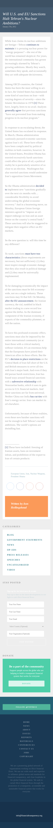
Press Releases (18, 555)
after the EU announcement (19, 300)
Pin (39, 486)
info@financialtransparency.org (29, 815)
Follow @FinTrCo (26, 707)
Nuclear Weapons (37, 474)
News (10, 545)
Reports (26, 737)
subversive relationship (24, 381)
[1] (35, 103)
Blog (10, 535)
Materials (26, 741)
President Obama (18, 476)
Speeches (13, 560)
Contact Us (26, 749)
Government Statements (24, 540)
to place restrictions (30, 359)
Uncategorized (18, 565)
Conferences (26, 745)
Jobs (26, 753)
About (26, 730)
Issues (27, 734)
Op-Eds (11, 550)
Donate (26, 683)
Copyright (26, 756)
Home (26, 722)
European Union (18, 474)
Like (20, 486)
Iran (27, 474)
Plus (30, 486)
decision (15, 359)
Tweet (10, 486)
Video (11, 570)
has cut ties (36, 396)
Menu (46, 3)
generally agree (13, 110)
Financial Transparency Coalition (10, 3)
